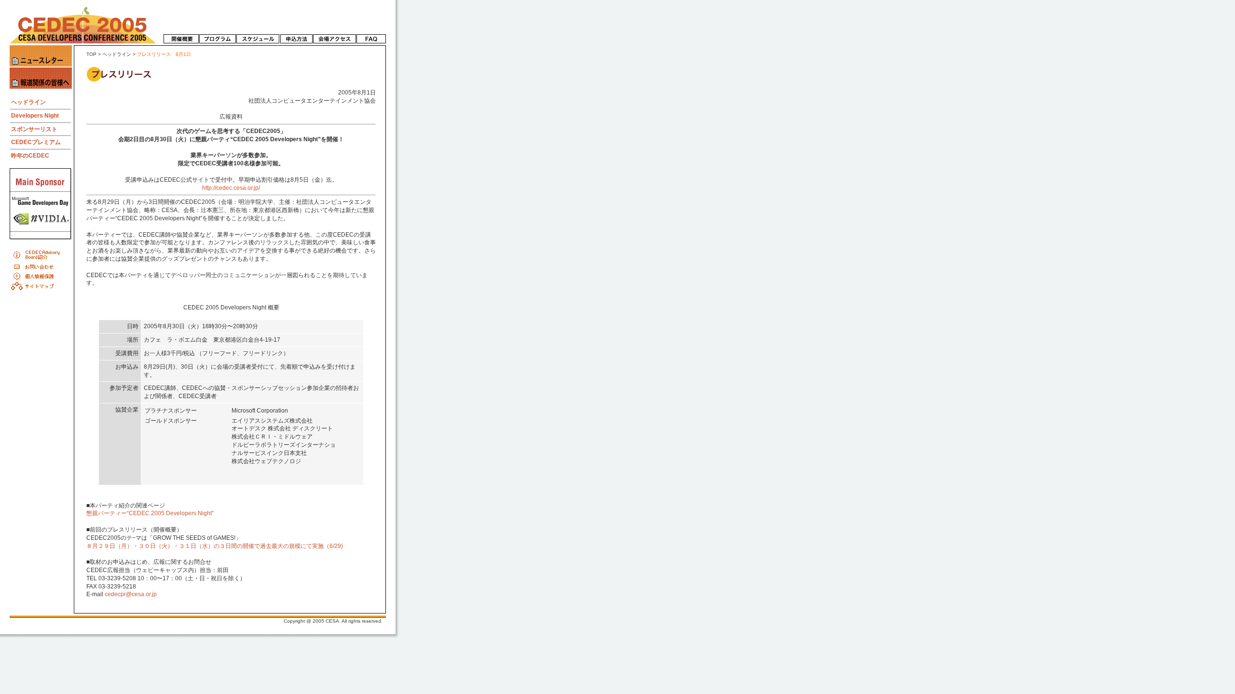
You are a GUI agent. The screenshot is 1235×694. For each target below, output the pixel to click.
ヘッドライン (116, 54)
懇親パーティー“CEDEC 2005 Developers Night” (150, 513)
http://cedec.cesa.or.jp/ (231, 188)
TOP (91, 54)
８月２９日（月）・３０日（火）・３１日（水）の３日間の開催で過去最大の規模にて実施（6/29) (214, 546)
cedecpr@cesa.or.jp (131, 594)
